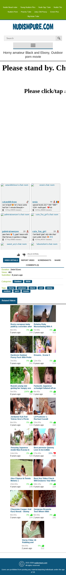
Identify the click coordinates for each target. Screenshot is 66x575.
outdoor (7, 291)
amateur (22, 288)
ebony (49, 288)
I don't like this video (24, 254)
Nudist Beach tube (10, 7)
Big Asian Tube (33, 16)
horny (11, 288)
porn (17, 291)
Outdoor (18, 281)
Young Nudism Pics (27, 7)
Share (57, 260)
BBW (28, 281)
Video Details (11, 260)
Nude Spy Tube (44, 7)
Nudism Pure (13, 12)
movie (26, 291)
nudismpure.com (40, 563)
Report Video (27, 260)
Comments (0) (32, 265)
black (32, 288)
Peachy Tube (26, 12)
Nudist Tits (58, 7)
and (41, 288)
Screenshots (44, 260)
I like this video (18, 254)
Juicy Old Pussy (40, 12)
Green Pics (54, 12)
